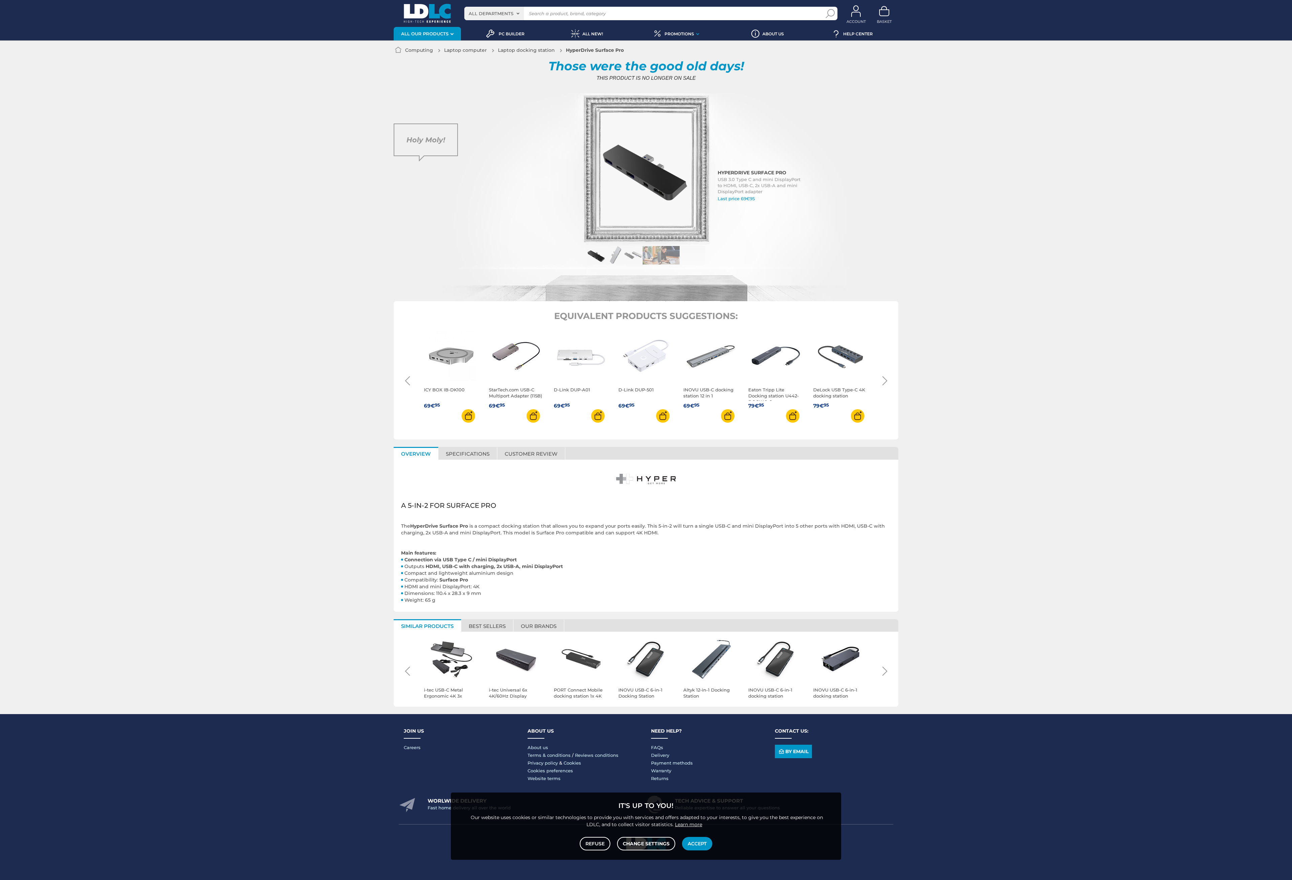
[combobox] (494, 13)
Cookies (572, 763)
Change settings (646, 844)
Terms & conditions (549, 755)
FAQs (657, 747)
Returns (660, 778)
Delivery (660, 755)
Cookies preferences (550, 770)
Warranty (661, 770)
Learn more (688, 824)
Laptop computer (465, 50)
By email (797, 751)
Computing (419, 50)
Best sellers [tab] (487, 626)
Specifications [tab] (468, 454)
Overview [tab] (416, 454)
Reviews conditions (596, 755)
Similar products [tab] (427, 626)
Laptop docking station (526, 50)
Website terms (544, 778)
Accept (697, 844)
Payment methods (672, 763)
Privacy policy (543, 763)
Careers (412, 747)
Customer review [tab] (531, 454)
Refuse (595, 844)
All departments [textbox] (491, 13)
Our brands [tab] (539, 626)
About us (538, 747)
